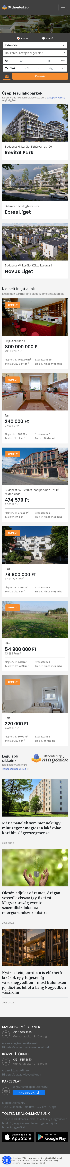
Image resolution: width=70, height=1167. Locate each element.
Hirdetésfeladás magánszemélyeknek (26, 1047)
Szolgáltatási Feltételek (51, 1158)
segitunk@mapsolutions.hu (30, 1087)
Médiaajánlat (23, 1160)
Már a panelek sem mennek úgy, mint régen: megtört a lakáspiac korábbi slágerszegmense (32, 828)
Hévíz (8, 643)
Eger (8, 415)
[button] (7, 1160)
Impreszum (33, 1158)
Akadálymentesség (11, 1163)
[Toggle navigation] (63, 7)
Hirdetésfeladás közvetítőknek (21, 1074)
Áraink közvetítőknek (15, 1070)
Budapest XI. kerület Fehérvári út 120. (28, 146)
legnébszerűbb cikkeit (14, 768)
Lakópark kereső (56, 97)
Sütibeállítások (38, 1163)
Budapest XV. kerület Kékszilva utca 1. (28, 265)
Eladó (24, 38)
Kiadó (49, 38)
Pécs (8, 568)
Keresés (40, 76)
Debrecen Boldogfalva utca (22, 206)
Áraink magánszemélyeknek (20, 1043)
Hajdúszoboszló (15, 341)
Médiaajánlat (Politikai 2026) (44, 1160)
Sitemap (26, 1163)
